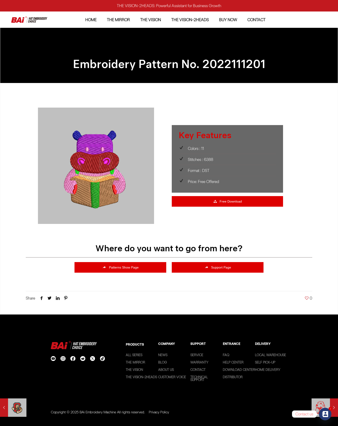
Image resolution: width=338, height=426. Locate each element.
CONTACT (198, 370)
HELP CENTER (233, 362)
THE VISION (134, 370)
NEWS (162, 355)
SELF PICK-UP (265, 362)
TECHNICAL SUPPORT (199, 378)
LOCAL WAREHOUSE (270, 355)
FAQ (226, 355)
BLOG (162, 362)
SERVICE (196, 355)
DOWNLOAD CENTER (239, 370)
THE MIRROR (135, 362)
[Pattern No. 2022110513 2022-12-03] (13, 407)
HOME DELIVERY (267, 370)
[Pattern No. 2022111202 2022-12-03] (325, 407)
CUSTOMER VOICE (172, 377)
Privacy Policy (159, 412)
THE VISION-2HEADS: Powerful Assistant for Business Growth (169, 5)
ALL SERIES (134, 355)
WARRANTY (199, 362)
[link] (29, 19)
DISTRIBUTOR (233, 377)
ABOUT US (166, 370)
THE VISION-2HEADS (141, 377)
